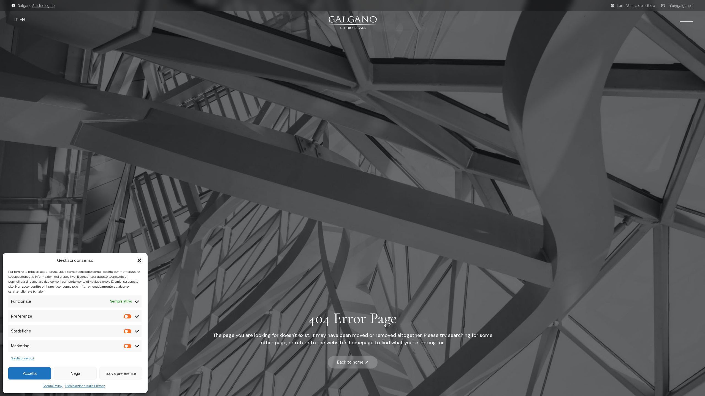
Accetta (30, 373)
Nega (75, 373)
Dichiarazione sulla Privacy (85, 386)
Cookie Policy (53, 386)
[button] (139, 260)
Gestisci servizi (22, 358)
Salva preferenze (120, 373)
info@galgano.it (680, 6)
